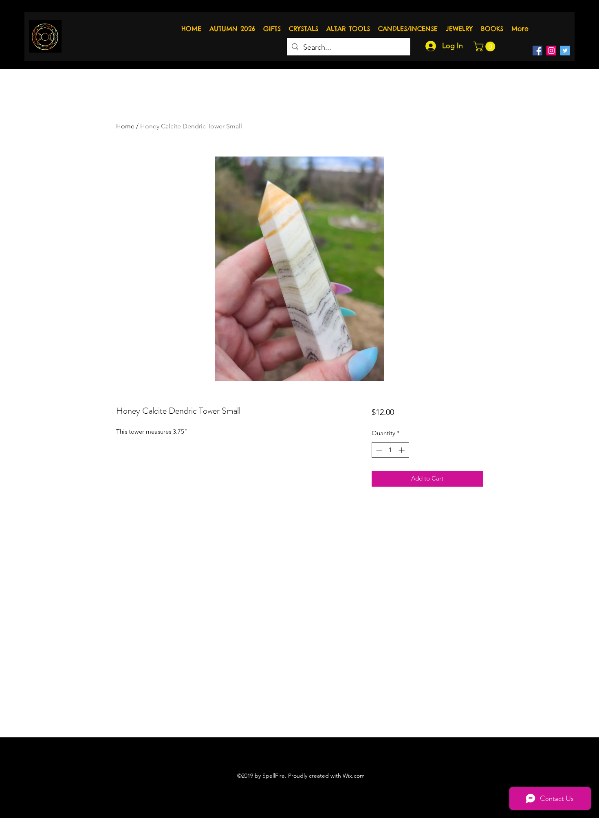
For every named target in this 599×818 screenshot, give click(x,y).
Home (125, 126)
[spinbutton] (390, 450)
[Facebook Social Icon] (537, 50)
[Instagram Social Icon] (551, 50)
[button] (485, 46)
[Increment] (402, 450)
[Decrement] (378, 450)
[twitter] (565, 50)
